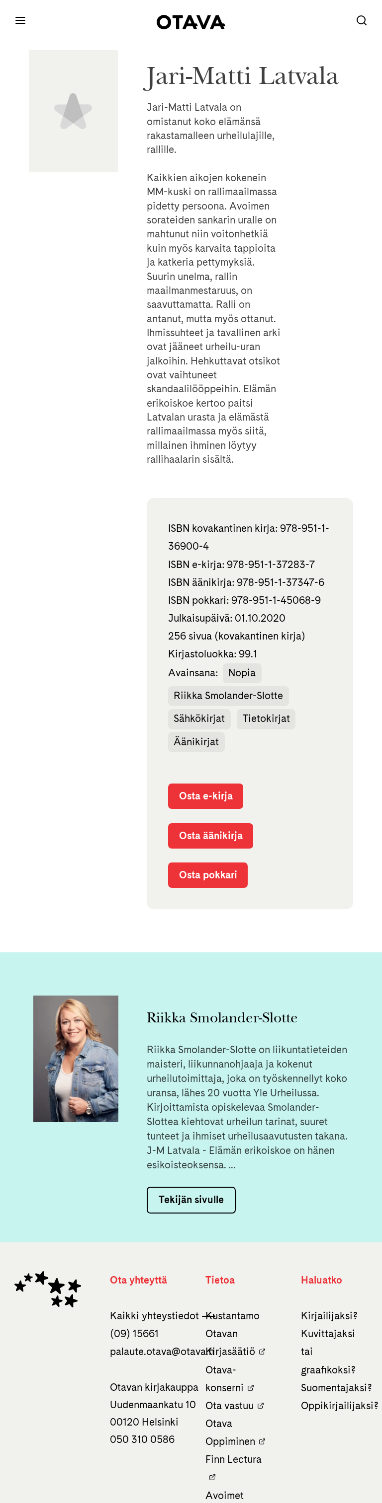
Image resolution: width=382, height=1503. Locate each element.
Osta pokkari (208, 875)
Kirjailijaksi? (329, 1316)
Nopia (242, 673)
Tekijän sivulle (191, 1200)
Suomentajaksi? (336, 1388)
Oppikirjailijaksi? (340, 1406)
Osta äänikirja (211, 836)
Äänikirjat (196, 742)
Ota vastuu (229, 1406)
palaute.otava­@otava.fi (162, 1352)
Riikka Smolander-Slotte (228, 696)
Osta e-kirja (206, 796)
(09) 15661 (134, 1334)
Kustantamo (232, 1316)
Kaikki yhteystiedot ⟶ (163, 1316)
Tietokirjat (266, 718)
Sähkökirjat (199, 718)
